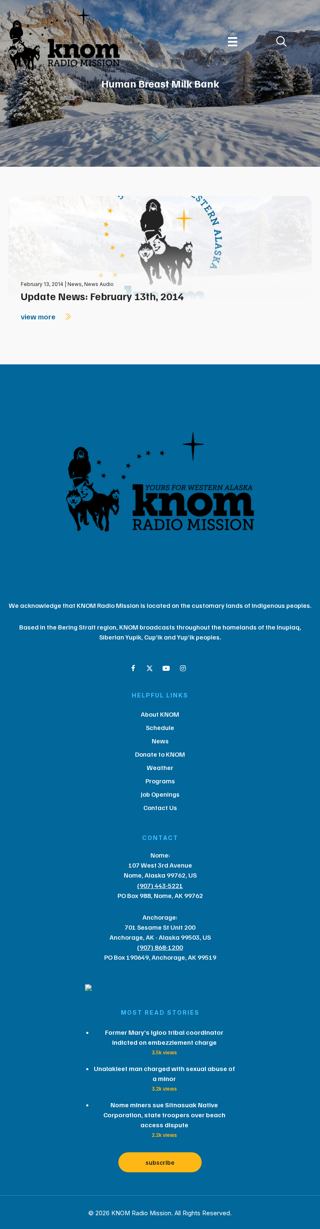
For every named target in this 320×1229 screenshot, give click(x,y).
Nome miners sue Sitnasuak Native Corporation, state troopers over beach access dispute (164, 1115)
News (75, 284)
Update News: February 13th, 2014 (102, 296)
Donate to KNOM (160, 754)
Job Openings (160, 794)
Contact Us (160, 807)
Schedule (160, 727)
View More (39, 316)
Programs (160, 781)
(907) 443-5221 (160, 885)
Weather (160, 767)
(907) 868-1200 (160, 947)
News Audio (99, 284)
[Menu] (232, 41)
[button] (133, 668)
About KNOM (160, 714)
